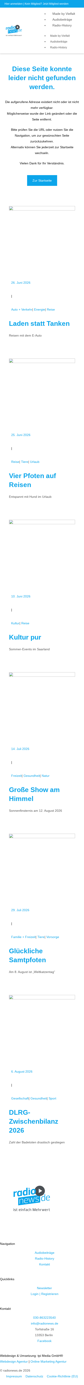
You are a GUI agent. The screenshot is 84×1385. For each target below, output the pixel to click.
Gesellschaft (20, 1098)
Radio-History (62, 25)
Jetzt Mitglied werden (56, 3)
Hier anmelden (13, 3)
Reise (51, 309)
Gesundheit (32, 775)
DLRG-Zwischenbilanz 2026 (33, 1121)
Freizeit (16, 775)
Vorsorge (52, 937)
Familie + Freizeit (23, 937)
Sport (52, 1098)
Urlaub (34, 462)
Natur (46, 775)
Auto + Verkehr (21, 309)
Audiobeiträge (62, 19)
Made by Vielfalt (63, 13)
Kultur (15, 623)
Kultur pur (25, 637)
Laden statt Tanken (39, 323)
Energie (39, 309)
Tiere (24, 462)
